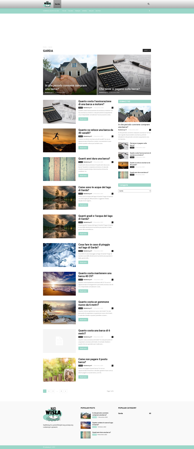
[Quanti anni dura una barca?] (59, 169)
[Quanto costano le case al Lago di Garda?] (86, 425)
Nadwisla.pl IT (49, 92)
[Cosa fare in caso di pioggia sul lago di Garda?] (59, 255)
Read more (83, 119)
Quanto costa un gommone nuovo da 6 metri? (93, 303)
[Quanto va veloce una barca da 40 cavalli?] (59, 140)
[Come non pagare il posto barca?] (59, 370)
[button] (148, 4)
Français (77, 11)
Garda (57, 4)
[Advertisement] (97, 29)
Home (45, 47)
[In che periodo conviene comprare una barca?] (70, 76)
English (91, 11)
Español (84, 11)
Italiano (70, 11)
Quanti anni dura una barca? (94, 158)
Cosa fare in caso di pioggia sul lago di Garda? (94, 246)
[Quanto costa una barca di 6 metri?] (59, 341)
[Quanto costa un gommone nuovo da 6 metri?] (59, 312)
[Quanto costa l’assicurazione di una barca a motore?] (59, 112)
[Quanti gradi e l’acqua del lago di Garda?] (59, 226)
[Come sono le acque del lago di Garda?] (59, 198)
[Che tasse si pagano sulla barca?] (124, 74)
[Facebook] (149, 11)
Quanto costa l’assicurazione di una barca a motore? (94, 103)
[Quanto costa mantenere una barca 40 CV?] (59, 284)
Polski (64, 11)
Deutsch (98, 11)
